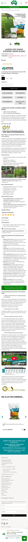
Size (2, 75)
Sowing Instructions (16, 245)
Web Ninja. (19, 535)
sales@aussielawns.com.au (7, 474)
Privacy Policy (4, 489)
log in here (17, 451)
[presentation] (2, 417)
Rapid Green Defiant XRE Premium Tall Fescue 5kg (13, 425)
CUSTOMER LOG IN (21, 3)
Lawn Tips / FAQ (5, 481)
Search (5, 3)
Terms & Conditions (5, 487)
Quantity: (4, 82)
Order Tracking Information (7, 480)
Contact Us (3, 495)
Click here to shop (19, 448)
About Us (3, 490)
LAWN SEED (7, 8)
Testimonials (4, 486)
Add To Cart (24, 429)
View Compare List (7, 101)
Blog (2, 493)
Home (2, 8)
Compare (21, 97)
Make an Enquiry (8, 97)
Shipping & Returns (5, 478)
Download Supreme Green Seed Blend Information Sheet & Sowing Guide (14, 287)
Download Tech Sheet (20, 102)
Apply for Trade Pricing (6, 483)
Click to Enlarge (14, 39)
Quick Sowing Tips (20, 93)
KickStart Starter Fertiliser (20, 242)
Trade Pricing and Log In (14, 7)
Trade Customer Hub (6, 484)
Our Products (4, 492)
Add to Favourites (8, 93)
